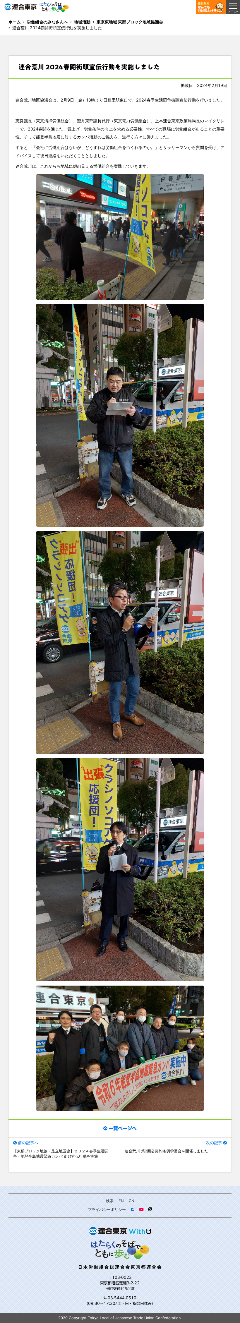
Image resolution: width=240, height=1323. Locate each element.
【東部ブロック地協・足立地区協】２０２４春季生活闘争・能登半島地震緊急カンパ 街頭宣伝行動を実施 (60, 1154)
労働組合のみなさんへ (47, 21)
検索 (110, 1201)
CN (131, 1201)
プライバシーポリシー (107, 1209)
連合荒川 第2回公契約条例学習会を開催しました (166, 1151)
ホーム (14, 21)
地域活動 (82, 21)
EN (121, 1201)
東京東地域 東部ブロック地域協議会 (130, 21)
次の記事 (214, 1142)
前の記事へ (28, 1142)
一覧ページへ (123, 1128)
